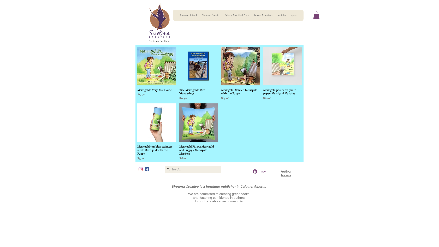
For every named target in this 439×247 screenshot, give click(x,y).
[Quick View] (156, 66)
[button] (316, 15)
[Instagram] (141, 169)
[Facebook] (147, 169)
